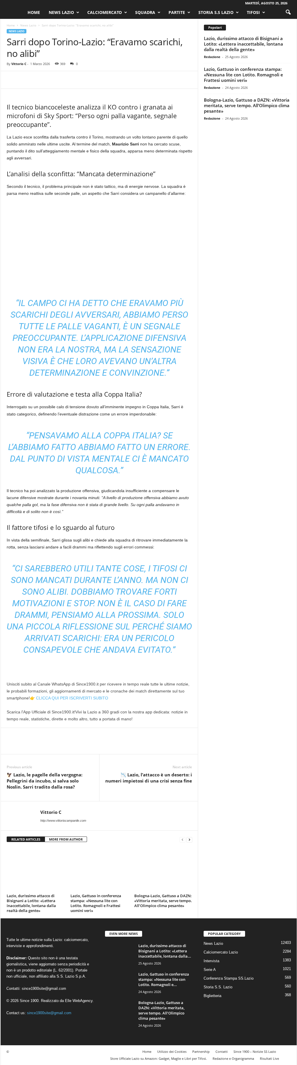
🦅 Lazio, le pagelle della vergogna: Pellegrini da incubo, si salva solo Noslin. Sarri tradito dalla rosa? (44, 781)
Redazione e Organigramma (233, 1058)
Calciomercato (104, 12)
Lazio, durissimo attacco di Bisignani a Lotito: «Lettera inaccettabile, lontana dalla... (164, 951)
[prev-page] (182, 839)
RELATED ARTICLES (25, 839)
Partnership (201, 1051)
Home (34, 12)
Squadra (145, 12)
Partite (177, 12)
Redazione (212, 57)
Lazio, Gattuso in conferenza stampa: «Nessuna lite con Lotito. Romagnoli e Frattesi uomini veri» (95, 903)
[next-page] (189, 839)
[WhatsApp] (52, 80)
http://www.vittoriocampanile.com (63, 820)
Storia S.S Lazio (215, 12)
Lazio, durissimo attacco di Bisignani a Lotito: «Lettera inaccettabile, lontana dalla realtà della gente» (31, 903)
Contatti (221, 1051)
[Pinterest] (39, 80)
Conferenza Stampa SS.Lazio (228, 978)
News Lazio (61, 12)
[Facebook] (12, 80)
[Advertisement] (99, 244)
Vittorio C (18, 64)
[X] (26, 80)
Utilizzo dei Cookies (171, 1051)
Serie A (210, 969)
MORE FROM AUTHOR (66, 839)
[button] (288, 12)
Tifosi (253, 12)
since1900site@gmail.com (44, 988)
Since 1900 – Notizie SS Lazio (254, 1051)
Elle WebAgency (79, 1001)
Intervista (211, 961)
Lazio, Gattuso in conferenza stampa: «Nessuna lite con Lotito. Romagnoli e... (163, 979)
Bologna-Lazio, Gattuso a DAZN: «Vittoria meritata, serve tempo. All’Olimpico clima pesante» (163, 900)
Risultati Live (269, 1058)
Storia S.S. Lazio (218, 987)
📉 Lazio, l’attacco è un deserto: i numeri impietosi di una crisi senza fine (148, 778)
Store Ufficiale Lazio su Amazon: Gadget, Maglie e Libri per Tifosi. (158, 1058)
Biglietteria (212, 996)
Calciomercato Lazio (221, 952)
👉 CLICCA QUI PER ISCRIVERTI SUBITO (69, 698)
